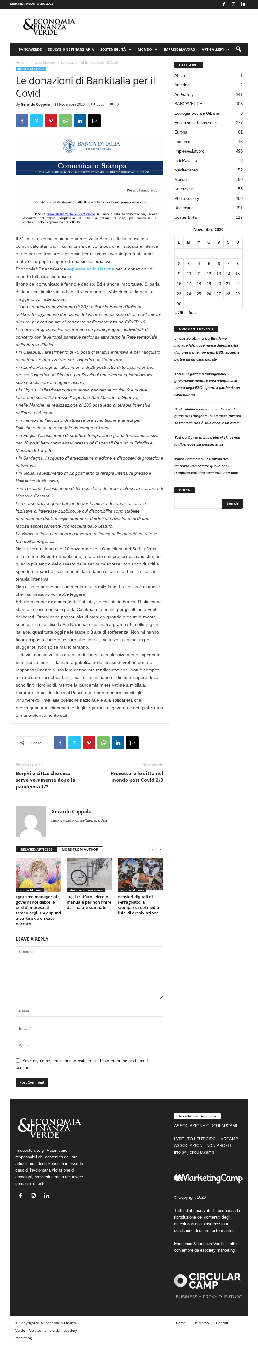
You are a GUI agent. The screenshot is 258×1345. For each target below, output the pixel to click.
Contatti (222, 1322)
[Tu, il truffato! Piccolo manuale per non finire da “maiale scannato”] (89, 875)
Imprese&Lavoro (179, 49)
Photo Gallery (186, 198)
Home (20, 62)
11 (199, 273)
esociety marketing (217, 1250)
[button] (238, 49)
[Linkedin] (243, 4)
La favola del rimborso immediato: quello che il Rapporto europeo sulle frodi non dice (206, 466)
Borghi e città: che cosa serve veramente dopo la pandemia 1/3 (45, 780)
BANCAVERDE (188, 103)
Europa (180, 132)
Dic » (192, 312)
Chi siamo (201, 1322)
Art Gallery (184, 94)
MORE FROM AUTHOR (80, 849)
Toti (177, 374)
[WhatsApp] (65, 120)
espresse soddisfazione (90, 268)
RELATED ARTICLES (36, 849)
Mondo (145, 49)
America (181, 85)
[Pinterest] (51, 120)
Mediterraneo (186, 170)
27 (218, 294)
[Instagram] (233, 4)
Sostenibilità (113, 49)
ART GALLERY (213, 49)
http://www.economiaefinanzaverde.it (79, 820)
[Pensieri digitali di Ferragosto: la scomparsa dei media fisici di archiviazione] (140, 875)
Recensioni (184, 208)
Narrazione (184, 189)
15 (237, 273)
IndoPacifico (185, 160)
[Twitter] (36, 120)
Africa (179, 75)
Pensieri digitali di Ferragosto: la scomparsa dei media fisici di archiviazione (138, 905)
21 (228, 283)
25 (199, 294)
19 (209, 283)
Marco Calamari (187, 459)
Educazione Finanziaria (71, 49)
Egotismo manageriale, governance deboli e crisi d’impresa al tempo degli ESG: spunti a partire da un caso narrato (38, 910)
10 (189, 273)
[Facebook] (223, 4)
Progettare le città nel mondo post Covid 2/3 (137, 776)
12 (209, 273)
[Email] (94, 120)
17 (189, 283)
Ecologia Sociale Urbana (196, 113)
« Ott (178, 312)
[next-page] (160, 849)
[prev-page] (152, 849)
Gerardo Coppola (35, 104)
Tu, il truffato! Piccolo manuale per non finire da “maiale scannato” (89, 902)
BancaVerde (30, 49)
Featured (182, 141)
